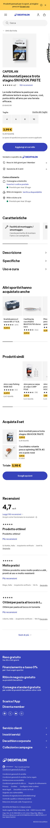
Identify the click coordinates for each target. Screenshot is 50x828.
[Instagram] (21, 713)
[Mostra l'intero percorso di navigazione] (4, 31)
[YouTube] (16, 713)
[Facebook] (5, 713)
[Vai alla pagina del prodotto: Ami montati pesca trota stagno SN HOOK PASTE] (10, 437)
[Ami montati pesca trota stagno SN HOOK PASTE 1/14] (19, 50)
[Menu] (6, 15)
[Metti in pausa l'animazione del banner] (41, 5)
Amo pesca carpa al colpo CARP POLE (32, 386)
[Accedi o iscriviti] (38, 15)
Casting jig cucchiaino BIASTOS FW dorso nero (32, 323)
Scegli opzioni (25, 476)
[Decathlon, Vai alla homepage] (22, 15)
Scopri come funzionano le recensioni (18, 517)
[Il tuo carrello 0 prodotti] (44, 15)
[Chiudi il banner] (45, 5)
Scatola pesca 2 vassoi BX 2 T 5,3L (11, 320)
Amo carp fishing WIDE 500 (12, 385)
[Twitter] (10, 713)
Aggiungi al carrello (25, 147)
